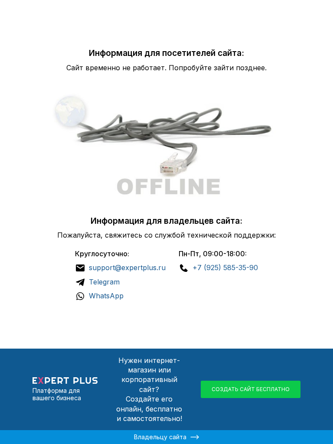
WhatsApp (106, 295)
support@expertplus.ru (127, 267)
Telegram (104, 282)
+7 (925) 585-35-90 (225, 267)
